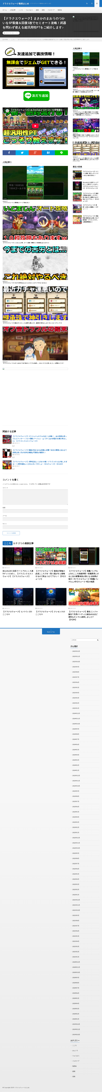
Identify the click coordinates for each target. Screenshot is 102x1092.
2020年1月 (75, 1019)
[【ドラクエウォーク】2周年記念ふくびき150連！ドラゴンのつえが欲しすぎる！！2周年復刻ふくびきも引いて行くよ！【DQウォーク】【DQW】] (7, 464)
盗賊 (37, 10)
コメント (5, 487)
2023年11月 (76, 781)
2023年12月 (76, 775)
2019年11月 (76, 1029)
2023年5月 (75, 812)
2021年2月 (75, 951)
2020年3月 (75, 1008)
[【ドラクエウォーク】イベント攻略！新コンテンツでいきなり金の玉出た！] (77, 175)
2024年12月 (76, 713)
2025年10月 (76, 661)
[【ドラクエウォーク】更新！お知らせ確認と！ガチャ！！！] (77, 208)
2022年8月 (75, 858)
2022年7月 (75, 863)
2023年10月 (76, 786)
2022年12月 (76, 837)
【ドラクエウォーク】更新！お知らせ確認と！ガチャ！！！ (90, 207)
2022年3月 (75, 884)
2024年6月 (75, 744)
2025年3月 (75, 698)
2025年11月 (76, 656)
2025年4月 (75, 692)
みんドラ (75, 1050)
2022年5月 (75, 874)
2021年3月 (75, 946)
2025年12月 (76, 651)
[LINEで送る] (61, 152)
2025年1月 (75, 708)
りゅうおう (29, 10)
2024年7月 (75, 739)
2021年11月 (76, 905)
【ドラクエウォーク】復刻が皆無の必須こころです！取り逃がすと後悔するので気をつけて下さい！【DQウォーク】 (91, 197)
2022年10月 (76, 848)
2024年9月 (75, 729)
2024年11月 (76, 718)
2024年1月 (75, 770)
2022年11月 (76, 843)
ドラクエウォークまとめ (22, 1087)
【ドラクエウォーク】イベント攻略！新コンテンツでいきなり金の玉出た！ (90, 173)
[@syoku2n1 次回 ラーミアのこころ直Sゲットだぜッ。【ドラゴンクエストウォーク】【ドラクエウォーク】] (77, 185)
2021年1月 (75, 957)
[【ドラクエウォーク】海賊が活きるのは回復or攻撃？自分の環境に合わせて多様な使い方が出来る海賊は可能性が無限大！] (7, 453)
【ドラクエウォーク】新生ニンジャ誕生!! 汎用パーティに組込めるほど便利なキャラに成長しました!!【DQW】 (83, 615)
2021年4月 (75, 941)
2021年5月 (75, 936)
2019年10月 (76, 1034)
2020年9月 (75, 977)
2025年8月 (75, 672)
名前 (4, 507)
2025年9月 (75, 667)
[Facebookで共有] (9, 152)
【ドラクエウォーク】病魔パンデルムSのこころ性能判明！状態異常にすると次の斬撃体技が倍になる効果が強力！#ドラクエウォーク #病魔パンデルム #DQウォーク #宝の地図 (83, 576)
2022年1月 (75, 894)
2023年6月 (75, 806)
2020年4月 (75, 1003)
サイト (5, 523)
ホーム (5, 10)
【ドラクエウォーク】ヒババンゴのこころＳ (17, 612)
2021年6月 (75, 931)
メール (5, 515)
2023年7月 (75, 801)
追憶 (43, 10)
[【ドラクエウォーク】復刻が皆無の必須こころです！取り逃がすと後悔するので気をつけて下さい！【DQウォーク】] (77, 196)
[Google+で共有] (35, 152)
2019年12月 (76, 1024)
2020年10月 (76, 972)
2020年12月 (76, 962)
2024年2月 (75, 765)
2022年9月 (75, 853)
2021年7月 (75, 926)
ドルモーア (51, 10)
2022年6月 (75, 869)
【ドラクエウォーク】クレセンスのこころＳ (50, 612)
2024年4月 (75, 755)
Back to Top (51, 632)
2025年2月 (75, 703)
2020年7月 (75, 988)
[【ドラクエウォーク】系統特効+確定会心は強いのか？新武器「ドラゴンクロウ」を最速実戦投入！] (77, 219)
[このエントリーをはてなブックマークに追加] (48, 152)
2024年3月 (75, 760)
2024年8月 (75, 734)
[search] (97, 639)
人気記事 (12, 10)
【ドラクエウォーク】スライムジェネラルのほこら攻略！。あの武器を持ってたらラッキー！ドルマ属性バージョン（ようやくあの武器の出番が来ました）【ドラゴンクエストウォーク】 (40, 438)
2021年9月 (75, 915)
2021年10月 (76, 910)
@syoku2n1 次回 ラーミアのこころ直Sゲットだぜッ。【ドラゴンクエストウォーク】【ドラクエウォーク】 (18, 573)
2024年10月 (76, 724)
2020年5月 (75, 998)
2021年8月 (75, 920)
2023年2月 (75, 827)
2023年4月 (75, 817)
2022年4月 (75, 879)
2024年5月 (75, 749)
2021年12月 (76, 900)
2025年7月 (75, 677)
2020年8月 (75, 983)
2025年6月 (75, 682)
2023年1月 (75, 832)
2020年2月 (75, 1014)
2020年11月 (76, 967)
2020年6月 (75, 993)
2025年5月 (75, 687)
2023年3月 (75, 822)
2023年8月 (75, 796)
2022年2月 (75, 889)
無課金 (60, 10)
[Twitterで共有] (22, 152)
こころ (21, 10)
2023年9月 (75, 791)
